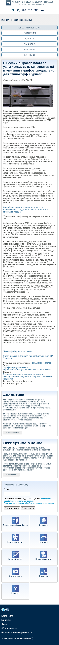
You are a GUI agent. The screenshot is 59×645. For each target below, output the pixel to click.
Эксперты (43, 525)
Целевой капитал (44, 559)
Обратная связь (9, 628)
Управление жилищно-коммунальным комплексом (27, 370)
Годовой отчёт (15, 559)
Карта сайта (7, 616)
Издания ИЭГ (29, 33)
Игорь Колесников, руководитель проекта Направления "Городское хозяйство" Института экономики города (25, 209)
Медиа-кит (30, 38)
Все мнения (11, 475)
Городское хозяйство (41, 363)
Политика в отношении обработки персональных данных (29, 503)
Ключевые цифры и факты (15, 525)
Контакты (29, 49)
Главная (5, 20)
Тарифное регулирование (15, 367)
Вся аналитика (12, 433)
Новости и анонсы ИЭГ (21, 20)
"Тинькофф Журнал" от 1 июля (17, 351)
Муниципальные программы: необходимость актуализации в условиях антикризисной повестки (26, 449)
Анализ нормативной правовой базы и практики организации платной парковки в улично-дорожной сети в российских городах (27, 426)
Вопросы (15, 593)
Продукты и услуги (15, 542)
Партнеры (29, 55)
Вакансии (43, 576)
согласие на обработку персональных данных (27, 500)
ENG (36, 10)
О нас (4, 624)
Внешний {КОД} (25, 638)
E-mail (7, 489)
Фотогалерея (15, 576)
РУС (29, 10)
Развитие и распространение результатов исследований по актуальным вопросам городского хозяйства (27, 376)
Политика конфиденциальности (16, 632)
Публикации (29, 44)
